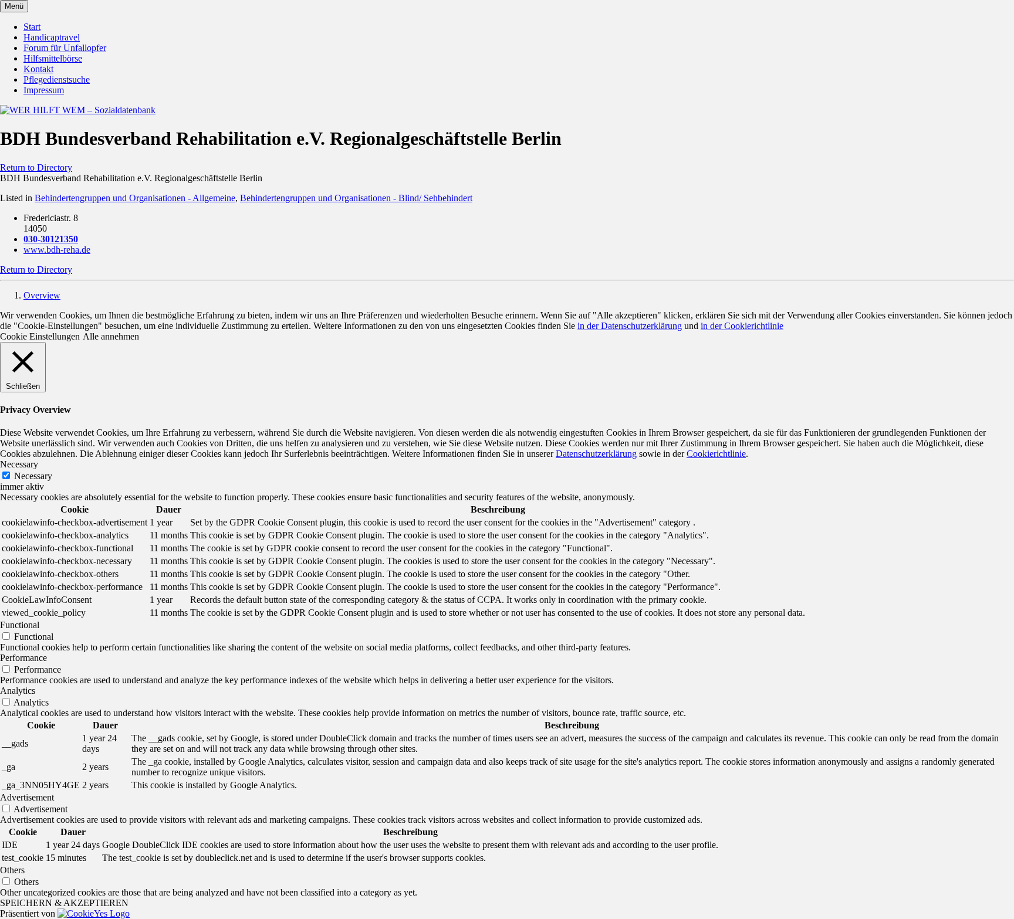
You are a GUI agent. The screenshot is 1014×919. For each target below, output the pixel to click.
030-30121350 (50, 239)
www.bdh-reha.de (56, 250)
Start (31, 27)
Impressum (43, 90)
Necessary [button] (19, 464)
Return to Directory (36, 167)
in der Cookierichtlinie (742, 326)
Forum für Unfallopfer (64, 48)
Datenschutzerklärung (596, 454)
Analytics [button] (17, 691)
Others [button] (12, 870)
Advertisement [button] (27, 797)
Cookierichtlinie (716, 454)
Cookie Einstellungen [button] (40, 336)
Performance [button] (23, 658)
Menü (14, 6)
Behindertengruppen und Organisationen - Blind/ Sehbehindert (356, 198)
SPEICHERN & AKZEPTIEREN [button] (64, 903)
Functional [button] (19, 625)
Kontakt (38, 69)
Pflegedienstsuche (56, 79)
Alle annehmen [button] (111, 336)
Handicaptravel (51, 37)
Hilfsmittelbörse (52, 58)
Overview (41, 295)
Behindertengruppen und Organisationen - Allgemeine (135, 198)
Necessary (33, 476)
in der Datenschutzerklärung (629, 326)
